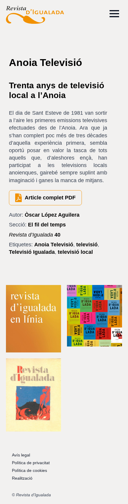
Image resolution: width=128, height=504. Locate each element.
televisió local (75, 252)
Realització (22, 478)
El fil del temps (47, 225)
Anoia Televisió (53, 245)
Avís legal (21, 455)
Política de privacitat (31, 462)
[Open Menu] (114, 13)
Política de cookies (29, 470)
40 (34, 235)
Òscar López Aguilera (52, 215)
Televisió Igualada (32, 252)
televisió (87, 245)
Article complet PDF (50, 198)
